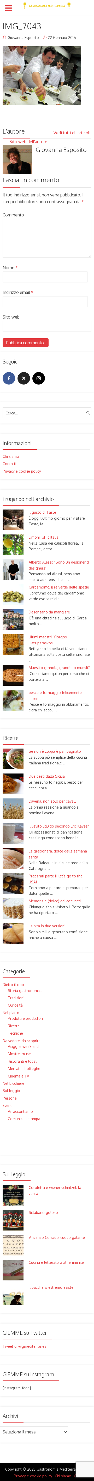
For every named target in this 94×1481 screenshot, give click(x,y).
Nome (10, 267)
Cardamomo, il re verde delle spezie (59, 587)
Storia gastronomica (25, 990)
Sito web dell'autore (28, 141)
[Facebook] (9, 378)
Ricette (14, 1026)
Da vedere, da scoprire (21, 1041)
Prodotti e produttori (25, 1018)
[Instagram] (38, 378)
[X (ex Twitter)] (23, 378)
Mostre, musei (20, 1054)
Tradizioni (16, 998)
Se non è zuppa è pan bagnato (55, 751)
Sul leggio (11, 1090)
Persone (10, 1098)
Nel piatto (11, 1012)
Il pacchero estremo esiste (51, 1287)
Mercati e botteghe (24, 1068)
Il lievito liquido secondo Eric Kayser (59, 826)
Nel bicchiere (13, 1083)
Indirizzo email (18, 292)
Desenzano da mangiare (49, 612)
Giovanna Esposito (23, 37)
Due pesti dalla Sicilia (47, 776)
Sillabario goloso (43, 1212)
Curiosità (15, 1005)
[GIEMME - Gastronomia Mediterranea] (47, 5)
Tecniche (15, 1033)
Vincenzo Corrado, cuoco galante (57, 1237)
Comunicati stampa (24, 1118)
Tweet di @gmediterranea (24, 1346)
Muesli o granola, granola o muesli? (59, 667)
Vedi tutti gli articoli (72, 132)
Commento (13, 214)
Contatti (9, 463)
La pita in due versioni (47, 926)
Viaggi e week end (23, 1046)
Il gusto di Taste (42, 512)
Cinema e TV (18, 1076)
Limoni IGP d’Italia (43, 537)
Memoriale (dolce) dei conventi (55, 901)
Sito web (11, 317)
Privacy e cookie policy (22, 471)
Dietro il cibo (13, 984)
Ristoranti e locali (22, 1061)
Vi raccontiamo (20, 1111)
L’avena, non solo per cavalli (53, 801)
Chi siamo (11, 456)
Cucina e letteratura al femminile (56, 1262)
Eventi (8, 1105)
